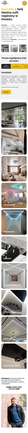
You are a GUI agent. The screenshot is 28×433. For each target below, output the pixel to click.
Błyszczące (8, 124)
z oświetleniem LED (11, 285)
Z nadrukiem (8, 232)
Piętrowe (7, 339)
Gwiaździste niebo (11, 366)
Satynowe (8, 178)
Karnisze (7, 258)
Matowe (7, 151)
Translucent (9, 205)
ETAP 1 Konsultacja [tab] (6, 66)
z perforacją (9, 312)
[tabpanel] (14, 84)
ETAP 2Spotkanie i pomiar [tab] (16, 66)
